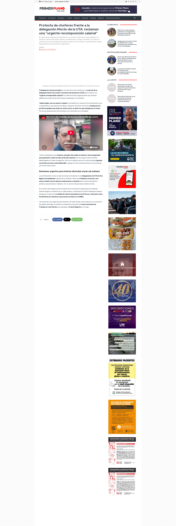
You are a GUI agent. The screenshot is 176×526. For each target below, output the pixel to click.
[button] (135, 18)
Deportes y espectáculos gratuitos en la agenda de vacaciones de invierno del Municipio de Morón (126, 32)
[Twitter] (131, 1)
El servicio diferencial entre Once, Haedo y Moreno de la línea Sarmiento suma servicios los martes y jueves (127, 60)
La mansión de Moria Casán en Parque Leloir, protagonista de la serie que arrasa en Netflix (127, 71)
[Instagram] (133, 1)
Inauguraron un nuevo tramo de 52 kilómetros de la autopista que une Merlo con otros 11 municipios (127, 43)
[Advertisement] (122, 511)
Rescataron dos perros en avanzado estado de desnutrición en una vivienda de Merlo (126, 99)
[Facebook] (128, 1)
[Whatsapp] (136, 1)
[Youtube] (126, 1)
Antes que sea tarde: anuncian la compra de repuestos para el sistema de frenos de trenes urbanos (126, 88)
